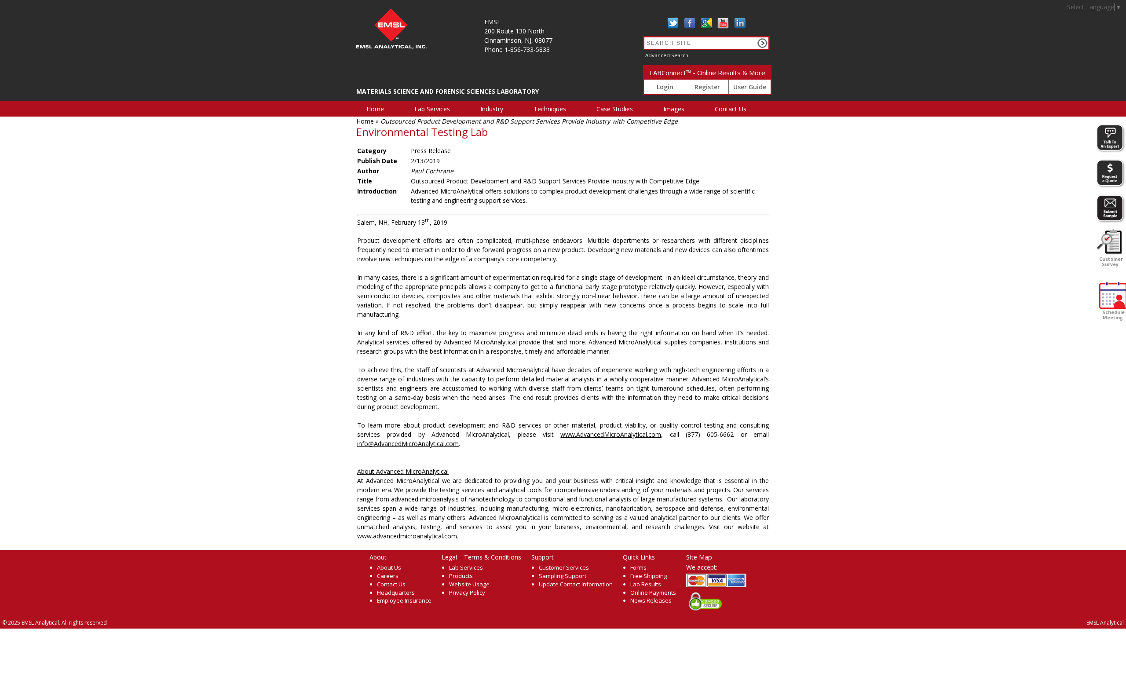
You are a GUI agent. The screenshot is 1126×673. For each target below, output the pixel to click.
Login (665, 87)
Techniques (550, 109)
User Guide (749, 87)
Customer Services (564, 567)
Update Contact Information (576, 584)
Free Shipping (648, 576)
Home (375, 109)
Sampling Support (562, 576)
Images (673, 109)
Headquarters (396, 592)
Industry (491, 109)
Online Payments (653, 592)
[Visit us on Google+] (706, 23)
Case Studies (614, 109)
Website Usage (469, 584)
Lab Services (432, 109)
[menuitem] (380, 109)
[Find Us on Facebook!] (690, 23)
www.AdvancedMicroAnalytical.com (610, 434)
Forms (638, 567)
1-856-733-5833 (527, 49)
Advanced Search (666, 55)
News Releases (651, 600)
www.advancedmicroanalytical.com (407, 536)
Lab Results (645, 584)
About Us (389, 567)
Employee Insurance (404, 600)
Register (707, 87)
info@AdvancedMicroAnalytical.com (408, 443)
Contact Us (730, 109)
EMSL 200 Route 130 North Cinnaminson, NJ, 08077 (518, 31)
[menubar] (561, 109)
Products (461, 576)
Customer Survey (1110, 261)
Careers (387, 576)
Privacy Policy (467, 592)
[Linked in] (740, 23)
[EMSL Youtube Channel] (723, 23)
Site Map (699, 556)
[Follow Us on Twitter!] (673, 23)
